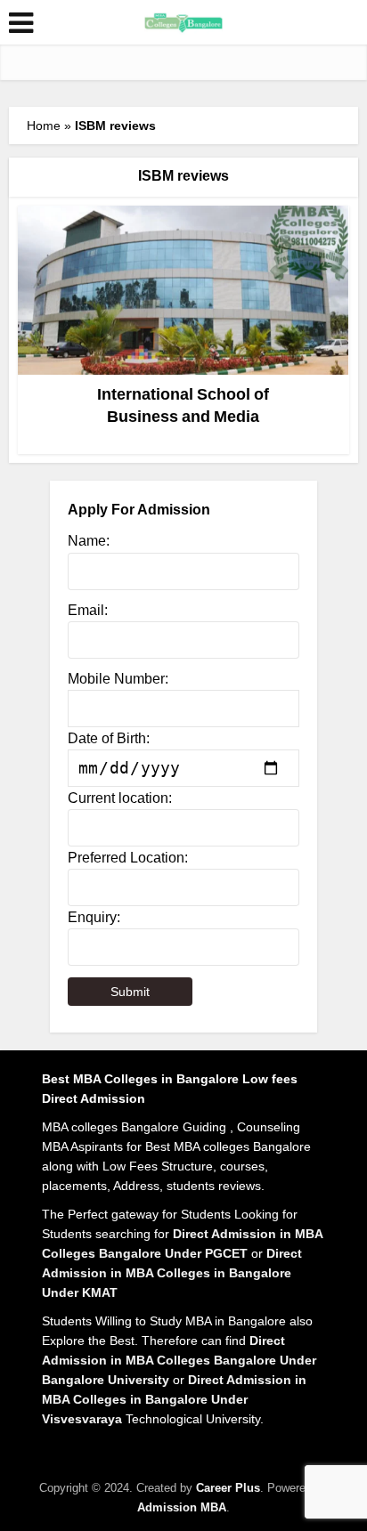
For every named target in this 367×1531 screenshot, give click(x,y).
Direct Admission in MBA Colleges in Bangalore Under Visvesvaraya (174, 1399)
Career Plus (228, 1488)
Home (44, 125)
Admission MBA (181, 1507)
